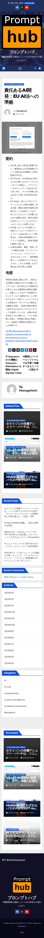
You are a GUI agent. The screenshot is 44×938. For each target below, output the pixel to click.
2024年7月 (9, 644)
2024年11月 (9, 618)
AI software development (14, 84)
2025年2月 (9, 599)
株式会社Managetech (16, 860)
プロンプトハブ (21, 52)
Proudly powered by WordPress (14, 923)
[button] (35, 68)
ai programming (11, 693)
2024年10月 (9, 625)
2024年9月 (9, 631)
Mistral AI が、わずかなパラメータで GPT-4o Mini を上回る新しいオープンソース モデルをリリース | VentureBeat (21, 534)
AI (5, 680)
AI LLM (7, 687)
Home (22, 932)
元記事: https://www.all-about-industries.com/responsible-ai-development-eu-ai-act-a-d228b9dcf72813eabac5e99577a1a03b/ (22, 337)
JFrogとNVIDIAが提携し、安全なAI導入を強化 (21, 451)
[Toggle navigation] (20, 68)
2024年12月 (9, 612)
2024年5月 (9, 657)
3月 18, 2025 (13, 758)
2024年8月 (9, 638)
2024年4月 (9, 663)
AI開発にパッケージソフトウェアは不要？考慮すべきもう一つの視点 (30, 363)
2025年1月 (9, 606)
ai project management (14, 700)
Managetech (21, 111)
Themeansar (21, 926)
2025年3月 (9, 593)
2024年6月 (9, 650)
